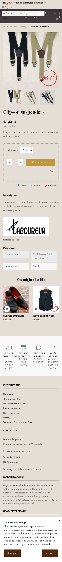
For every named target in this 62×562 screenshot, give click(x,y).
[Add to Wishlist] (52, 170)
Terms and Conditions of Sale (18, 422)
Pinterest (52, 185)
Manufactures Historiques (16, 403)
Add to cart (42, 162)
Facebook (37, 469)
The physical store (12, 399)
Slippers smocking (13, 316)
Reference (8, 239)
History (6, 417)
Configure (12, 552)
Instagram (11, 469)
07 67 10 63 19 (13, 456)
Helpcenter (8, 394)
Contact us (12, 462)
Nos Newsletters (11, 413)
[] (36, 309)
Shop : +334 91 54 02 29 (19, 451)
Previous (5, 97)
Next (56, 97)
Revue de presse (11, 408)
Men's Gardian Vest (43, 316)
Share (23, 185)
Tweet (37, 185)
